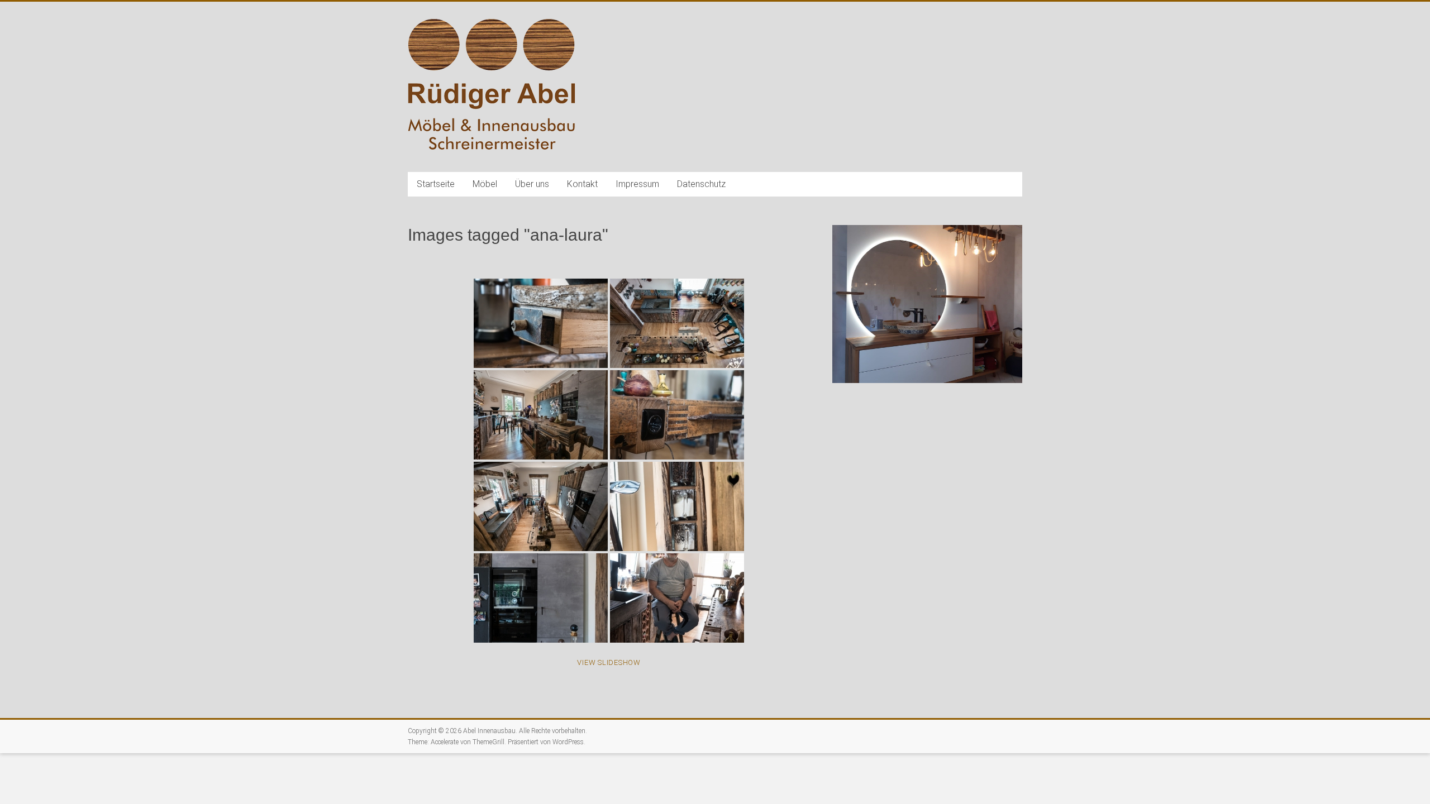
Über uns (532, 184)
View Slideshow (609, 662)
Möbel (485, 184)
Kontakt (582, 184)
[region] (927, 321)
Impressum (637, 184)
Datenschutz (701, 184)
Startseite (436, 184)
